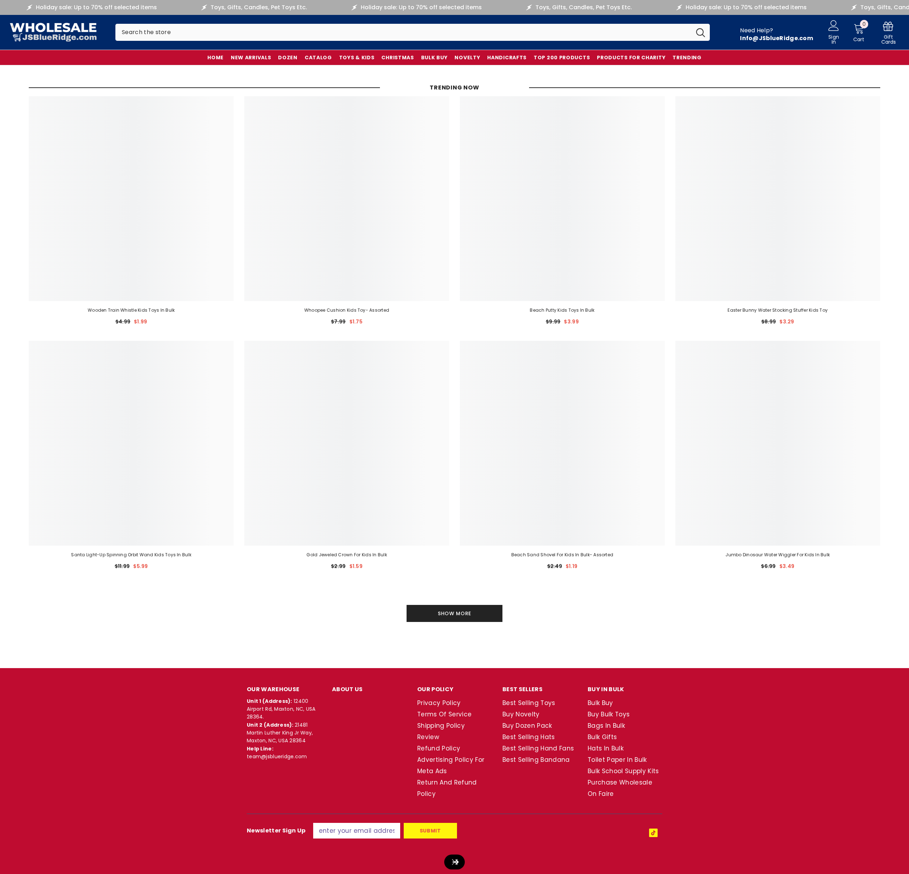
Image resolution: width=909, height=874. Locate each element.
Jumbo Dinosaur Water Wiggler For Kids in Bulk (777, 555)
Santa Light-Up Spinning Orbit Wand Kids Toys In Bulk (131, 555)
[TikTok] (653, 833)
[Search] (412, 32)
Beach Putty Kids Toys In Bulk (562, 310)
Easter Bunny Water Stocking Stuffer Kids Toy (778, 310)
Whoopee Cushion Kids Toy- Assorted (346, 310)
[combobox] (403, 32)
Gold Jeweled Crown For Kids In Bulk (346, 555)
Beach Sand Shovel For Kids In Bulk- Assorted (562, 555)
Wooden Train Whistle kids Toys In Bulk (131, 310)
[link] (888, 32)
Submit (430, 830)
